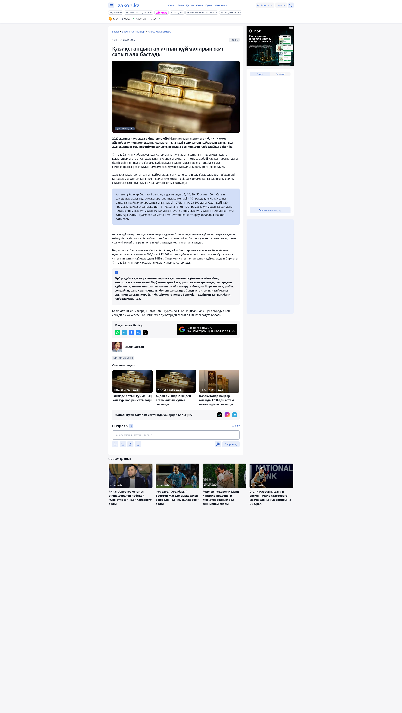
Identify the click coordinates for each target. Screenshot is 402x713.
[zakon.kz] (128, 5)
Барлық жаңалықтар (133, 31)
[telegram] (124, 332)
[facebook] (131, 332)
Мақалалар (221, 5)
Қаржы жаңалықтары (159, 31)
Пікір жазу (231, 444)
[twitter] (145, 332)
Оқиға (199, 5)
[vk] (138, 332)
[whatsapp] (117, 332)
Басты (115, 31)
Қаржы (190, 5)
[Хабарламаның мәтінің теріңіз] (176, 435)
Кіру (237, 425)
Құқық (208, 5)
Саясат (172, 5)
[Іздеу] (291, 5)
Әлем (181, 5)
